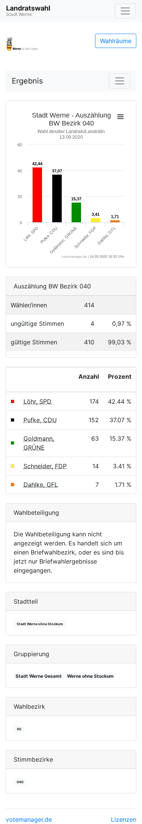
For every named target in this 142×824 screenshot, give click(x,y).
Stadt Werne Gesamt (39, 676)
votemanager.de (29, 819)
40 (19, 729)
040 (20, 782)
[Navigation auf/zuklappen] (125, 11)
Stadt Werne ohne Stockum (40, 624)
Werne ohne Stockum (90, 676)
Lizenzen (123, 819)
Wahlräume (115, 41)
